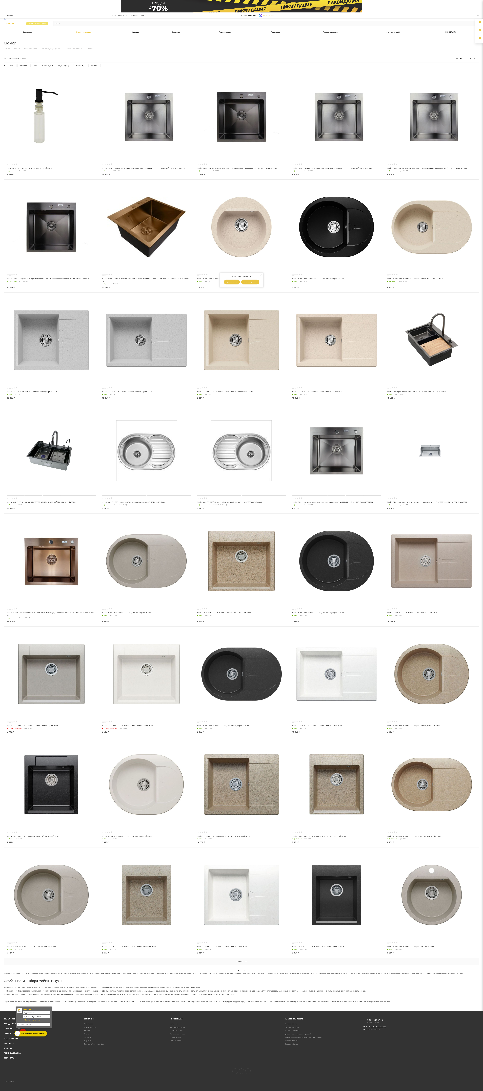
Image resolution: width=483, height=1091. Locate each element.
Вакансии (87, 1034)
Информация (176, 1019)
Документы (88, 1040)
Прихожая (9, 1043)
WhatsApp (248, 1071)
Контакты (87, 1037)
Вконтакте (235, 1071)
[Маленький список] (457, 58)
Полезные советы (176, 1030)
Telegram (241, 1071)
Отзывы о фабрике (90, 1027)
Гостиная (8, 1029)
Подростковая (11, 1038)
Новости (87, 1030)
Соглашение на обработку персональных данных (303, 1037)
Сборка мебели (175, 1037)
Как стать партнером (177, 1027)
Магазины (174, 1024)
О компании (88, 1024)
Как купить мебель (294, 1019)
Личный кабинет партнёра (94, 1044)
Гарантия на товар (292, 1030)
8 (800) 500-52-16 (248, 15)
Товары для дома (12, 1053)
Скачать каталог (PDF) (37, 24)
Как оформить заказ (177, 1034)
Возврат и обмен (291, 1040)
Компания (89, 1019)
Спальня (8, 1048)
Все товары (9, 1058)
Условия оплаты (291, 1024)
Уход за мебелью (291, 1044)
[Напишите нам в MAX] (260, 15)
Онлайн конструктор (14, 1019)
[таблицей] (478, 58)
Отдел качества (176, 1040)
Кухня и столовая (12, 1033)
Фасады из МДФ (11, 1024)
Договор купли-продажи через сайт (298, 1034)
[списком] (474, 58)
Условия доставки (292, 1027)
